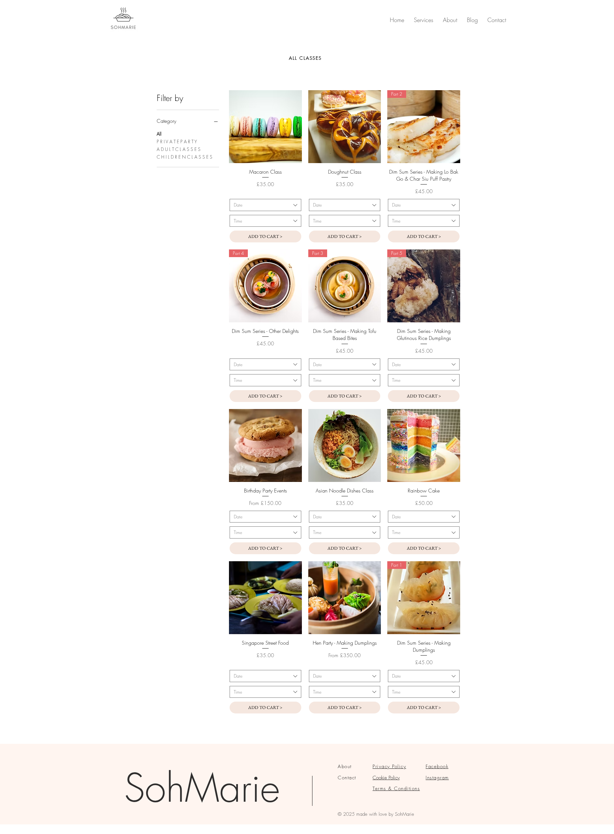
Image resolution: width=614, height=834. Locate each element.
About (345, 766)
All (159, 134)
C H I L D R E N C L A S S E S (184, 157)
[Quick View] (265, 126)
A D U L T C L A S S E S (179, 149)
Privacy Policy (389, 766)
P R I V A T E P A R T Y (177, 141)
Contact (347, 778)
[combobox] (265, 205)
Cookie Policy (386, 778)
